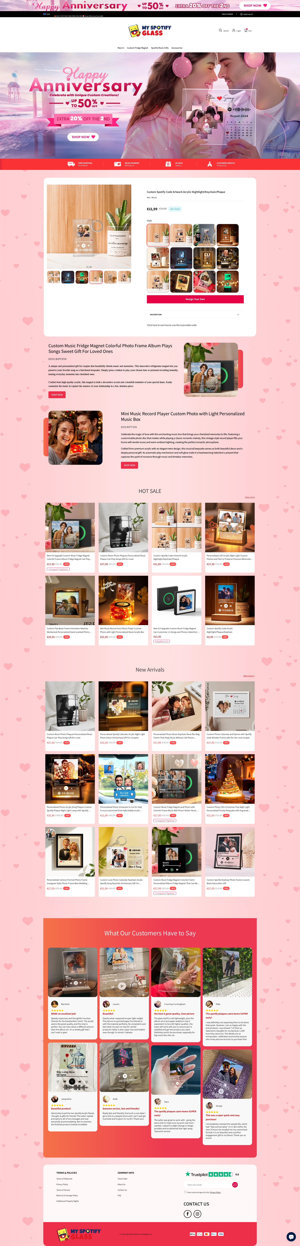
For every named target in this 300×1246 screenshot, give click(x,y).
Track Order (122, 1178)
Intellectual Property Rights (67, 1201)
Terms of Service (63, 1190)
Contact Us (122, 1190)
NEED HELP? (248, 14)
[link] (137, 48)
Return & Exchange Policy (67, 1195)
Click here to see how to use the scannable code (172, 325)
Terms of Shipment (64, 1178)
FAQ (119, 1195)
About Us (121, 1184)
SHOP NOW (57, 394)
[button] (223, 30)
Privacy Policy (62, 1184)
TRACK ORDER (227, 14)
